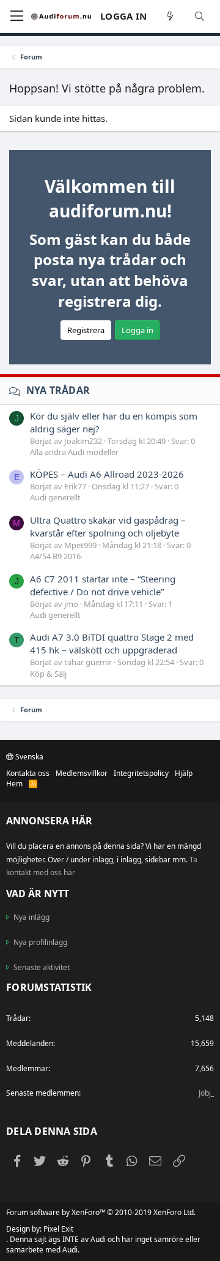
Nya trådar (58, 390)
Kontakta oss (28, 773)
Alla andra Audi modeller (74, 451)
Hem (14, 783)
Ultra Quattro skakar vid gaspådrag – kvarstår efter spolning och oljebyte (108, 526)
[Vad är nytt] (170, 16)
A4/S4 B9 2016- (56, 556)
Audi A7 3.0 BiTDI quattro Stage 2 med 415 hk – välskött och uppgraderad (112, 643)
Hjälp (184, 773)
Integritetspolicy (141, 773)
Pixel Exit (58, 1229)
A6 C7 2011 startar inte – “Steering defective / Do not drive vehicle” (102, 585)
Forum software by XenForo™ (101, 1212)
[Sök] (200, 16)
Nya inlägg (31, 917)
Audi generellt (55, 497)
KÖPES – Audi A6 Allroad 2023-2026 (107, 474)
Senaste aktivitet (41, 967)
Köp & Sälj (48, 673)
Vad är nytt (37, 893)
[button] (17, 16)
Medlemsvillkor (82, 773)
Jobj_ (206, 1093)
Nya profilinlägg (40, 942)
